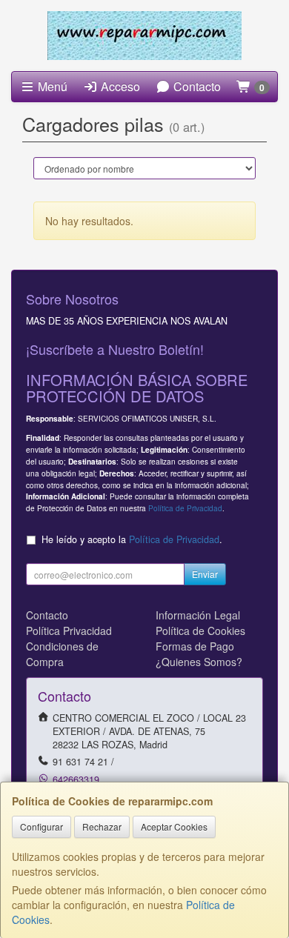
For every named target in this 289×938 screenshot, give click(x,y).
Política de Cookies (200, 630)
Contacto (195, 86)
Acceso (119, 86)
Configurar (41, 826)
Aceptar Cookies (174, 826)
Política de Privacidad (185, 507)
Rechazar (102, 826)
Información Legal (198, 615)
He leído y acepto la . (131, 539)
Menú (51, 86)
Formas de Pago (195, 646)
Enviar (205, 574)
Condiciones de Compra (62, 654)
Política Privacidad (69, 630)
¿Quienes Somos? (199, 661)
